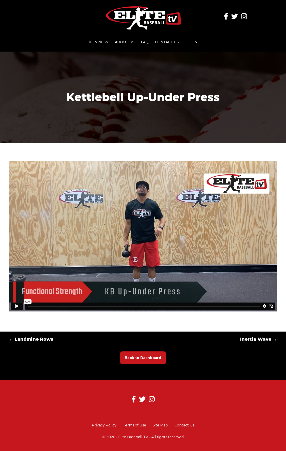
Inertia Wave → (258, 339)
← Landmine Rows (31, 339)
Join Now (98, 42)
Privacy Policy (104, 425)
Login (191, 42)
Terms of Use (134, 425)
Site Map (160, 425)
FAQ (145, 42)
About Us (125, 42)
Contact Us (167, 42)
